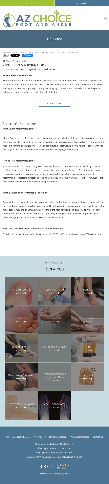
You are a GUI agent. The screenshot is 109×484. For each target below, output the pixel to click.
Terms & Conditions (58, 436)
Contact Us (98, 436)
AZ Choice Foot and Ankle (13, 52)
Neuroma (75, 52)
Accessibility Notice (80, 436)
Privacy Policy (39, 436)
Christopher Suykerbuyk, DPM (40, 52)
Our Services (62, 52)
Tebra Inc (25, 437)
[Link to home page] (51, 18)
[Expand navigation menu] (105, 18)
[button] (54, 103)
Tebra (66, 473)
